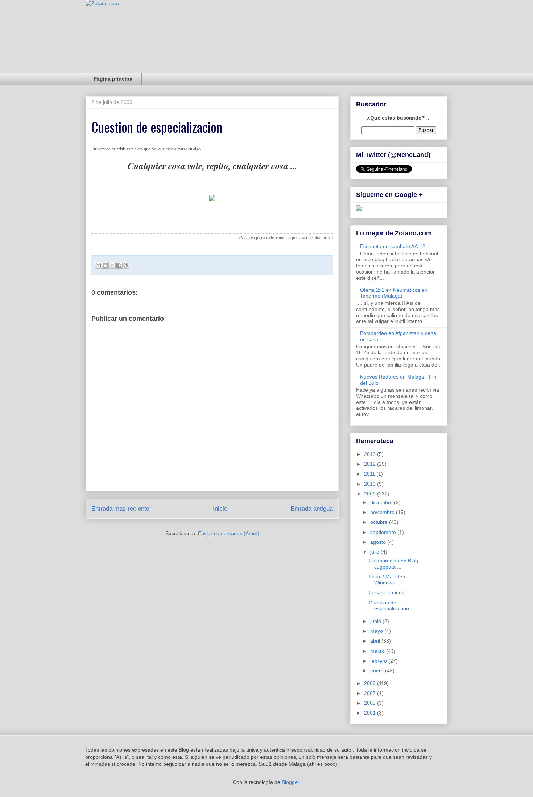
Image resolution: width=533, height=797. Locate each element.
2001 (370, 713)
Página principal (114, 79)
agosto (378, 542)
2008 (370, 683)
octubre (379, 522)
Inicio (220, 508)
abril (375, 641)
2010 (370, 484)
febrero (379, 661)
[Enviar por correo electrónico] (98, 265)
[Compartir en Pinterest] (125, 265)
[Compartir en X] (112, 265)
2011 (370, 474)
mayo (377, 631)
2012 (370, 464)
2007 (370, 693)
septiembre (383, 532)
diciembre (382, 502)
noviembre (383, 512)
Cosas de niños (386, 592)
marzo (378, 651)
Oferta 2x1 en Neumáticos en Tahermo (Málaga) (393, 293)
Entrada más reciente (120, 508)
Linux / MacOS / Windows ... (387, 580)
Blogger (290, 782)
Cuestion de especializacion (389, 606)
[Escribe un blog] (105, 265)
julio (375, 552)
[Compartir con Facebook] (119, 265)
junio (376, 621)
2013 (370, 454)
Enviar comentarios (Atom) (228, 533)
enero (377, 670)
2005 (370, 703)
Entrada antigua (311, 508)
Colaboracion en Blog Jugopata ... (393, 564)
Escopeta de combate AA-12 (392, 246)
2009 (370, 494)
